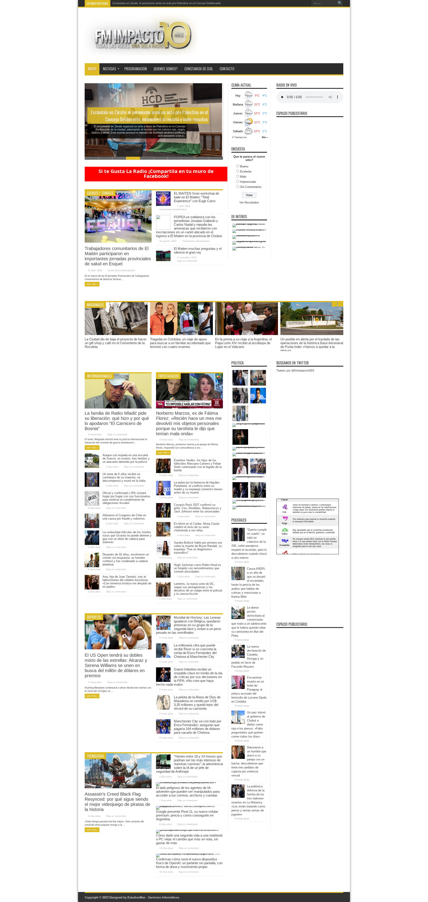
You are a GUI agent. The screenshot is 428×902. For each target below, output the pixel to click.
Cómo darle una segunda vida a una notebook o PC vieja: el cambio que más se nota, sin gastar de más (189, 839)
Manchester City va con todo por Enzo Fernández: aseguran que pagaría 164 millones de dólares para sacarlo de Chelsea (197, 726)
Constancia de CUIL (198, 68)
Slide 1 (92, 158)
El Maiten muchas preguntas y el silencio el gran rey (198, 250)
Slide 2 (105, 158)
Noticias (109, 68)
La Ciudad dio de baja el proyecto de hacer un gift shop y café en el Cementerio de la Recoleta (115, 343)
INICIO (92, 68)
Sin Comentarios (250, 187)
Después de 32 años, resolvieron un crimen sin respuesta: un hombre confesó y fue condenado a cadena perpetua (126, 559)
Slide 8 (188, 158)
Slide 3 (119, 158)
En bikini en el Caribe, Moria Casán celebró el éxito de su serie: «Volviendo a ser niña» (196, 527)
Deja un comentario (187, 261)
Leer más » (92, 284)
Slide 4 (133, 158)
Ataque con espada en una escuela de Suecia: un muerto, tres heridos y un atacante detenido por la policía (126, 458)
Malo (243, 176)
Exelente (245, 171)
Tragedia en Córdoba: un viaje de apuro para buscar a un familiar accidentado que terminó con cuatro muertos (180, 343)
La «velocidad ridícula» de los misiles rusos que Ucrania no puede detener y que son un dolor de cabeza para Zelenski (127, 537)
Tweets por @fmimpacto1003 (295, 370)
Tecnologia (95, 756)
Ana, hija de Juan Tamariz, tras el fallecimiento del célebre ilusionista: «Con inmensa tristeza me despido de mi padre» (127, 581)
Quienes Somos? (166, 68)
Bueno (244, 166)
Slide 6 (161, 158)
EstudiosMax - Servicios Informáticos (153, 897)
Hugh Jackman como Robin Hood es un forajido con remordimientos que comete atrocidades (197, 568)
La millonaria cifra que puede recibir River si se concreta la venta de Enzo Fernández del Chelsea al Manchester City (195, 650)
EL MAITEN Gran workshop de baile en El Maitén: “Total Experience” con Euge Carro (196, 197)
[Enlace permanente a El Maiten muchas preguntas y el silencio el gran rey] (163, 260)
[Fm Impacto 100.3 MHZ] (141, 52)
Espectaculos (168, 376)
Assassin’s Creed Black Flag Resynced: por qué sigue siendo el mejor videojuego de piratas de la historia (117, 802)
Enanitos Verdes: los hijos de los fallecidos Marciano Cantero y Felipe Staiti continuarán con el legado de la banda (198, 465)
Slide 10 (216, 158)
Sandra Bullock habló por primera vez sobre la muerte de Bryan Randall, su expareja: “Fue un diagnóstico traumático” (198, 547)
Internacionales (99, 376)
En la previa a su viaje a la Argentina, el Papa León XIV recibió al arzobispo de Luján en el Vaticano (243, 343)
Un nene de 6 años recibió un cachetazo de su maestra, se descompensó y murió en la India (124, 477)
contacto (227, 68)
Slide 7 (174, 158)
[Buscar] (340, 3)
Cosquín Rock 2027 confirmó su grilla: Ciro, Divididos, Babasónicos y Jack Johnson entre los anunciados (197, 508)
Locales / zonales (100, 193)
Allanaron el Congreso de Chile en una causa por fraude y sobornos (124, 517)
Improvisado (248, 181)
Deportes (94, 617)
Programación (135, 68)
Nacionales (95, 304)
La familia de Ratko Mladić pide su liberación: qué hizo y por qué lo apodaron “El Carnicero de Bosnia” (117, 421)
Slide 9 (202, 158)
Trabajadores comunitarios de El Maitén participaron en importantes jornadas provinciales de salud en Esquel (118, 256)
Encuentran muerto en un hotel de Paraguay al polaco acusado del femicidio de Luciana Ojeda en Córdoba (248, 689)
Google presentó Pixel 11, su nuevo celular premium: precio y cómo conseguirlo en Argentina (187, 815)
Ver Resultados (249, 202)
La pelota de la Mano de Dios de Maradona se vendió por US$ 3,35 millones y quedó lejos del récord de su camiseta (197, 702)
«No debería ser (122, 3)
